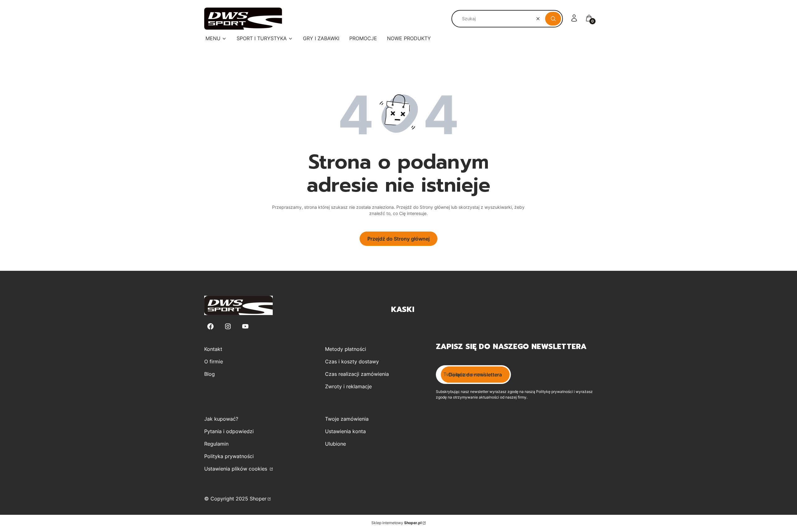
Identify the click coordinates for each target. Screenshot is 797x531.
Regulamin (216, 444)
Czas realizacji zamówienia (357, 374)
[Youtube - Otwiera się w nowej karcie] (245, 326)
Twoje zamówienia (347, 419)
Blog (209, 374)
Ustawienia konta (345, 431)
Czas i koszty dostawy (352, 361)
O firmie (213, 361)
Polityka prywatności (229, 456)
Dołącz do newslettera (475, 374)
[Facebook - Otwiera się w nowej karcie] (210, 326)
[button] (553, 19)
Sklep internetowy (396, 522)
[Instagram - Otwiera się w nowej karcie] (228, 326)
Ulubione (335, 444)
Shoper (258, 498)
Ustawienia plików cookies (236, 469)
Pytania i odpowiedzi (229, 431)
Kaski (402, 309)
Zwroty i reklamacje (348, 386)
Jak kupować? (221, 419)
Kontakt (213, 349)
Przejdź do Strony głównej (398, 239)
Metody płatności (345, 349)
